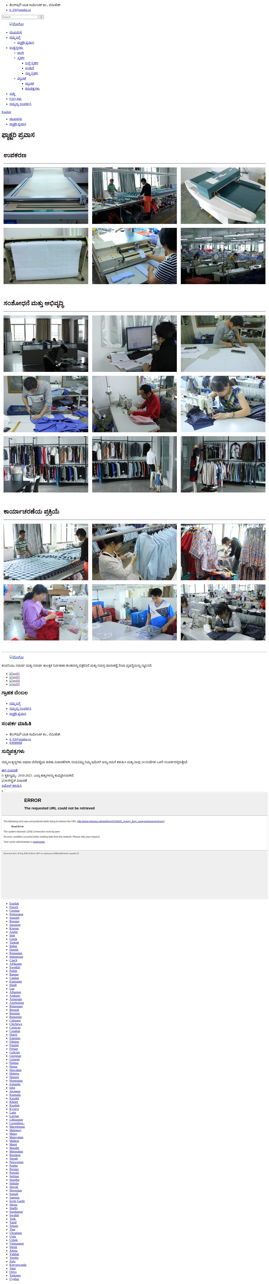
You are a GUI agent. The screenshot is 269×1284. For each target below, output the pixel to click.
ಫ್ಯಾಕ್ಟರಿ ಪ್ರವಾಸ (25, 42)
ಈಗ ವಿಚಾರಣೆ (10, 770)
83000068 (15, 743)
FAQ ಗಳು (15, 99)
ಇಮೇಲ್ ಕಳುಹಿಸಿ (12, 785)
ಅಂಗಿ (20, 53)
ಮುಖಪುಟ (15, 32)
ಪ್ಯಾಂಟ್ (21, 78)
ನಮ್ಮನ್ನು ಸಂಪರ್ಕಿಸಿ (20, 104)
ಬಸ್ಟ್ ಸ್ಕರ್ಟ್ (31, 63)
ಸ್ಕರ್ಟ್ (21, 58)
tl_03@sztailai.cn (20, 10)
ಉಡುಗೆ (29, 68)
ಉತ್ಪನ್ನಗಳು (16, 47)
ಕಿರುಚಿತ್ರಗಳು (32, 88)
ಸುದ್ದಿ (12, 93)
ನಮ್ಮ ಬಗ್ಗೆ (14, 37)
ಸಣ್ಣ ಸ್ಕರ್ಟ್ (31, 73)
